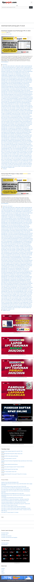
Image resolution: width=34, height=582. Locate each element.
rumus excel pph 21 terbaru (17, 156)
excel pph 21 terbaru (19, 109)
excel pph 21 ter (23, 107)
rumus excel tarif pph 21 (8, 159)
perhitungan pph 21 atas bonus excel (22, 126)
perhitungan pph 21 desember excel (10, 133)
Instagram (3, 568)
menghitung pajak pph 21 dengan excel (13, 122)
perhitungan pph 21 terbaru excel (21, 140)
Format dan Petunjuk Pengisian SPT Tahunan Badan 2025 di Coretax (13, 502)
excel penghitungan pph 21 (18, 99)
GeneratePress (24, 580)
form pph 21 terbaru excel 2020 (22, 113)
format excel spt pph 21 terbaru (18, 118)
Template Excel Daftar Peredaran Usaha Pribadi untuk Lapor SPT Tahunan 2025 (15, 503)
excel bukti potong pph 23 (23, 98)
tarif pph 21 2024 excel (21, 166)
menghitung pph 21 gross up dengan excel (8, 124)
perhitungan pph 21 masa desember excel (11, 137)
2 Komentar (5, 168)
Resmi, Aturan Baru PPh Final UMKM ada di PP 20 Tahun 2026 (12, 493)
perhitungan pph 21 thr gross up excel (14, 143)
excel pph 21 (17, 103)
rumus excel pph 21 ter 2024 (6, 156)
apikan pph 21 (12, 207)
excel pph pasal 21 (7, 110)
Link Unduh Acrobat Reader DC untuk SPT (8, 458)
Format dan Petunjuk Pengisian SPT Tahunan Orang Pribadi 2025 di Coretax (14, 500)
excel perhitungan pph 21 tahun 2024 (14, 102)
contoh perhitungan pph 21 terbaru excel (15, 78)
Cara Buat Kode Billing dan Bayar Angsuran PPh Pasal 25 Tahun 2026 (13, 486)
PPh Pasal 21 (5, 64)
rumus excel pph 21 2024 (8, 151)
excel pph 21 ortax (23, 106)
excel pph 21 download (19, 105)
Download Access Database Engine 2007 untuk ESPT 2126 (11, 451)
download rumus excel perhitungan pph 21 (16, 95)
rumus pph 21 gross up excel (12, 163)
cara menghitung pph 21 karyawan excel (21, 74)
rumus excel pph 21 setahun (14, 153)
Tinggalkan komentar (6, 310)
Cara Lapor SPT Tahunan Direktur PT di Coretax (9, 512)
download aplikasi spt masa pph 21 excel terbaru (19, 80)
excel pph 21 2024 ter (11, 105)
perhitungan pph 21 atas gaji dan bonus (8, 128)
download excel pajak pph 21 (18, 83)
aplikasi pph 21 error (19, 68)
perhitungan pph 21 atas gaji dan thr (22, 128)
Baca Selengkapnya (4, 61)
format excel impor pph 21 (5, 257)
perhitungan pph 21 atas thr (6, 129)
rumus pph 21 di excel (22, 303)
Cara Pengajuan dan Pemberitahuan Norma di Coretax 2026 (12, 497)
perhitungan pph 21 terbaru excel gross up (20, 141)
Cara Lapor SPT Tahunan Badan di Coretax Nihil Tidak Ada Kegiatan (13, 506)
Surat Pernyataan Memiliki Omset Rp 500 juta (9, 464)
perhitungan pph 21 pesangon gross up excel (12, 280)
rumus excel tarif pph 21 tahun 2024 (19, 159)
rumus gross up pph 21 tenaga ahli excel (12, 160)
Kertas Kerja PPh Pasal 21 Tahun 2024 (16, 173)
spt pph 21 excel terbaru (9, 164)
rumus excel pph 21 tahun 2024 (25, 153)
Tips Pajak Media (4, 544)
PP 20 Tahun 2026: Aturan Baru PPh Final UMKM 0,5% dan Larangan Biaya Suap (15, 489)
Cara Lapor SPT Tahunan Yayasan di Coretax (9, 505)
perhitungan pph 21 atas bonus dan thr (8, 126)
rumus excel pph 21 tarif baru (6, 155)
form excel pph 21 (23, 253)
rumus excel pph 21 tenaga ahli (17, 155)
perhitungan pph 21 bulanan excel (15, 132)
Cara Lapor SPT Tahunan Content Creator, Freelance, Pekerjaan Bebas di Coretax (15, 508)
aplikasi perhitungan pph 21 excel (9, 68)
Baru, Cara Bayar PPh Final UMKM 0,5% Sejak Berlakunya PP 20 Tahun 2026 (15, 487)
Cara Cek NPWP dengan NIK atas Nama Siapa (9, 469)
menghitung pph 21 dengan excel (26, 122)
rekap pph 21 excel (7, 145)
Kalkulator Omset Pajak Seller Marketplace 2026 (10, 482)
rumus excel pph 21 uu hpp (8, 299)
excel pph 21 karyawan (16, 106)
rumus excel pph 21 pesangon (11, 152)
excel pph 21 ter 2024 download (9, 109)
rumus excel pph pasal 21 (18, 299)
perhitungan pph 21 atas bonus (24, 125)
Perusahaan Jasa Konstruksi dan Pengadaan (9, 537)
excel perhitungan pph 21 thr (9, 103)
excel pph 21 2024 (23, 103)
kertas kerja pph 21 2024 (8, 121)
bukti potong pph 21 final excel (9, 211)
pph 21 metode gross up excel (21, 144)
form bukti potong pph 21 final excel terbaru (12, 253)
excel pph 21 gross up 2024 (6, 106)
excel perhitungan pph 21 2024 (6, 101)
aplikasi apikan (18, 207)
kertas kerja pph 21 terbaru (17, 121)
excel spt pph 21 (22, 110)
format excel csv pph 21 (26, 114)
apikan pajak (7, 207)
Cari (17, 5)
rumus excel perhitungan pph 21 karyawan (20, 148)
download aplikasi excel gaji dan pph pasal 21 (17, 79)
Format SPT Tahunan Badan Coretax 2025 (8, 471)
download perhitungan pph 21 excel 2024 (21, 91)
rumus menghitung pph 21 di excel (26, 160)
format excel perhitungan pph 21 (16, 257)
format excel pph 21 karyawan (6, 118)
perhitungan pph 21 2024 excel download (11, 125)
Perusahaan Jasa (4, 534)
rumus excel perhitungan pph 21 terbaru (20, 149)
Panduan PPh (5, 206)
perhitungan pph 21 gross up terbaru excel (8, 136)
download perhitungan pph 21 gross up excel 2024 (13, 94)
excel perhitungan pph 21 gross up (19, 101)
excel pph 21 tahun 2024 (7, 107)
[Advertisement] (17, 16)
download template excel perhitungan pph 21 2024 (13, 97)
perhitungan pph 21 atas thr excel (17, 129)
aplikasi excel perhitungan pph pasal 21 (9, 67)
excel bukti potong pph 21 (13, 98)
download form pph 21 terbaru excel (22, 230)
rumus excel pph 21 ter (28, 155)
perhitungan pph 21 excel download (23, 133)
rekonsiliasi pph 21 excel (15, 145)
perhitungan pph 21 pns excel (25, 280)
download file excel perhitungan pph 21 (21, 87)
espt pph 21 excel (6, 98)
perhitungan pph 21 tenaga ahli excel (7, 140)
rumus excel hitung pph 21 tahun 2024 (10, 147)
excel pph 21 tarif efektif (16, 107)
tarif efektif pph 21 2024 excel (11, 166)
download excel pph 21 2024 (24, 86)
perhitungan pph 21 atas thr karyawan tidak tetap (15, 130)
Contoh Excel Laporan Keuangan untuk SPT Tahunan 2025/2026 (12, 466)
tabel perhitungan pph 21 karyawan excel (21, 164)
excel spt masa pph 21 (14, 110)
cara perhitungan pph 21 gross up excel (23, 75)
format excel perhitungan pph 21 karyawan (15, 117)
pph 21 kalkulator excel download (9, 144)
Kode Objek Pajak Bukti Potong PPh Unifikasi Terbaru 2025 (11, 453)
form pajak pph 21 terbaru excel (11, 113)
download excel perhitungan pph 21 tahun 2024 (9, 86)
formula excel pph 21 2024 (19, 120)
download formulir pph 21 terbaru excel (19, 90)
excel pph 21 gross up (28, 105)
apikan (4, 207)
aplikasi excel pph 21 (20, 67)
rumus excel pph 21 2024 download (19, 151)
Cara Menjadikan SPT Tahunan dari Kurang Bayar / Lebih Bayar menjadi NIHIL (15, 499)
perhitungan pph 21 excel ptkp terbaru (8, 276)
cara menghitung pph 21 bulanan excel (20, 72)
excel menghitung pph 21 (8, 99)
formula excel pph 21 (10, 120)
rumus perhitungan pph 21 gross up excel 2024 (9, 303)
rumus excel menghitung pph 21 (22, 147)
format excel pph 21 (26, 117)
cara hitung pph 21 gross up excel (19, 71)
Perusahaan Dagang (5, 532)
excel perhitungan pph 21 (27, 99)
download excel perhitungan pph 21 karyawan (22, 84)
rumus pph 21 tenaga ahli (22, 163)
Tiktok (2, 571)
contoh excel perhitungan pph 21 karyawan (9, 76)
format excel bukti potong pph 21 (15, 114)
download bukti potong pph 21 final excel (18, 82)
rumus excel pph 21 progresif (22, 152)
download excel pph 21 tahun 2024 (7, 87)
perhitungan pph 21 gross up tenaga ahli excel (23, 276)
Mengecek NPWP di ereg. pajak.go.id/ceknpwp (9, 456)
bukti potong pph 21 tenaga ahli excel (22, 211)
